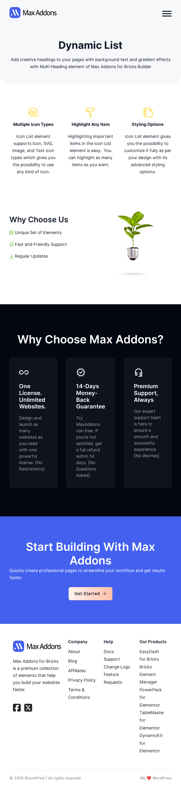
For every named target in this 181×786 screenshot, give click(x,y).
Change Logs (117, 666)
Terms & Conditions (79, 693)
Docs (109, 651)
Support (112, 659)
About (74, 651)
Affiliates (77, 670)
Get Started (87, 593)
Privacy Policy (82, 680)
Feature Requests (113, 678)
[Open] (167, 13)
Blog (72, 660)
